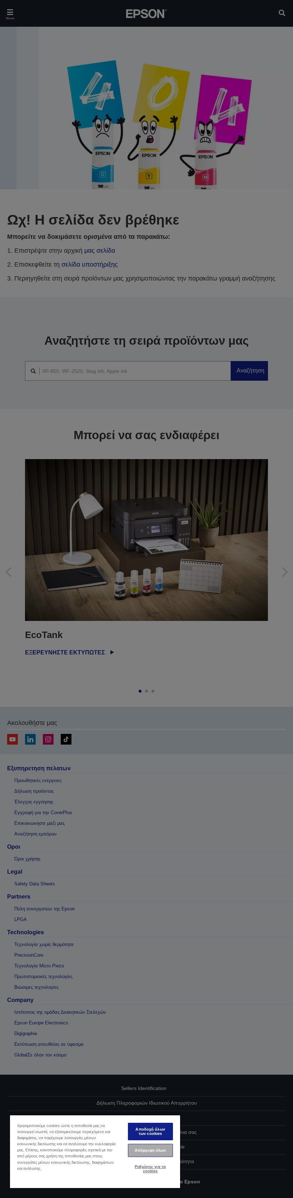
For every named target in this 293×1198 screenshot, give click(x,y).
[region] (95, 1151)
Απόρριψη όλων (150, 1150)
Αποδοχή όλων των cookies (150, 1131)
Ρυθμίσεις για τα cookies (150, 1168)
